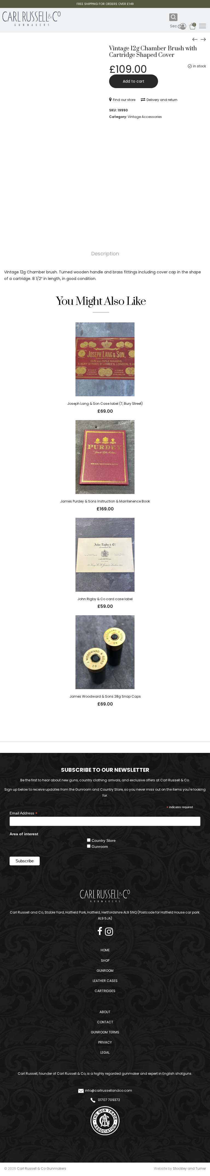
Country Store (104, 840)
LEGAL (105, 1052)
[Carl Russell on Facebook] (101, 929)
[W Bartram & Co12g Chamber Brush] (195, 39)
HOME (105, 950)
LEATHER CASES (105, 980)
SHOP (105, 960)
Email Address (23, 813)
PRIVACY (105, 1042)
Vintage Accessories (145, 116)
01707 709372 (108, 1099)
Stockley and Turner (189, 1168)
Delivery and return (162, 99)
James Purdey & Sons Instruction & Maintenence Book (105, 501)
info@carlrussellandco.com (108, 1090)
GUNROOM (105, 970)
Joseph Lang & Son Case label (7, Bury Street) (105, 403)
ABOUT (105, 1012)
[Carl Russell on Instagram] (109, 929)
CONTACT (105, 1022)
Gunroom (100, 846)
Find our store (124, 99)
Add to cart (133, 81)
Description (105, 253)
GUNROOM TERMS (105, 1032)
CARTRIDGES (105, 991)
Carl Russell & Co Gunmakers (41, 1168)
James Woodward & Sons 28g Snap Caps (105, 696)
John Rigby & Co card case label (105, 599)
